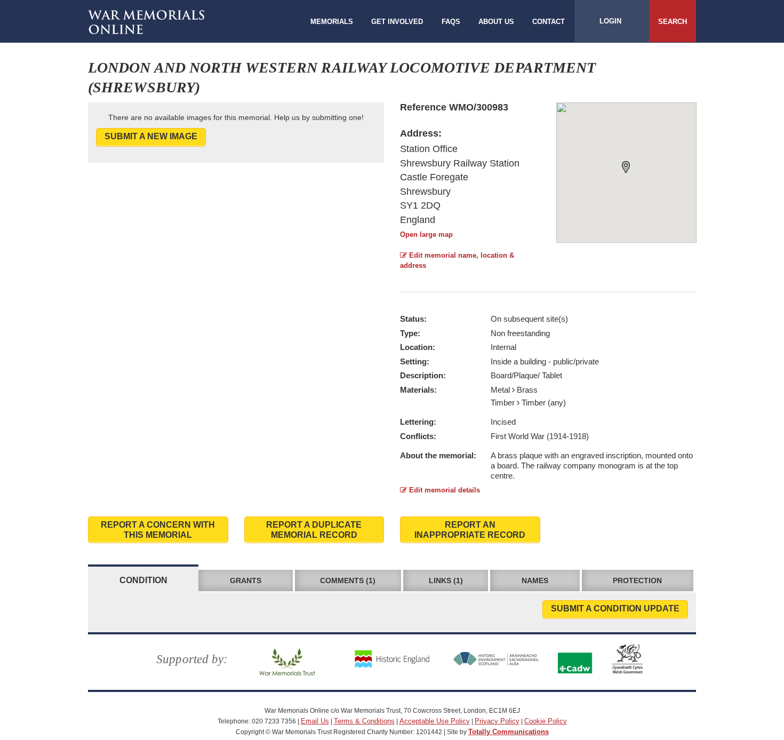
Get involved (397, 22)
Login (610, 21)
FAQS (451, 22)
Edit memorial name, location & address (457, 260)
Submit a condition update (615, 608)
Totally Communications (508, 732)
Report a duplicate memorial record (314, 529)
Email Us (315, 721)
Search (672, 22)
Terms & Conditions (364, 721)
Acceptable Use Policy (434, 721)
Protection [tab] (637, 580)
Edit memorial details (443, 490)
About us (496, 22)
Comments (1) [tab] (347, 580)
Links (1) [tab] (446, 580)
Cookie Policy (545, 721)
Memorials (331, 22)
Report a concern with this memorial (158, 529)
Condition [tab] (143, 580)
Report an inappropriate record (469, 529)
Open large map (426, 234)
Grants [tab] (245, 580)
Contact (548, 22)
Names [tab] (535, 580)
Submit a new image (151, 136)
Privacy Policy (497, 721)
